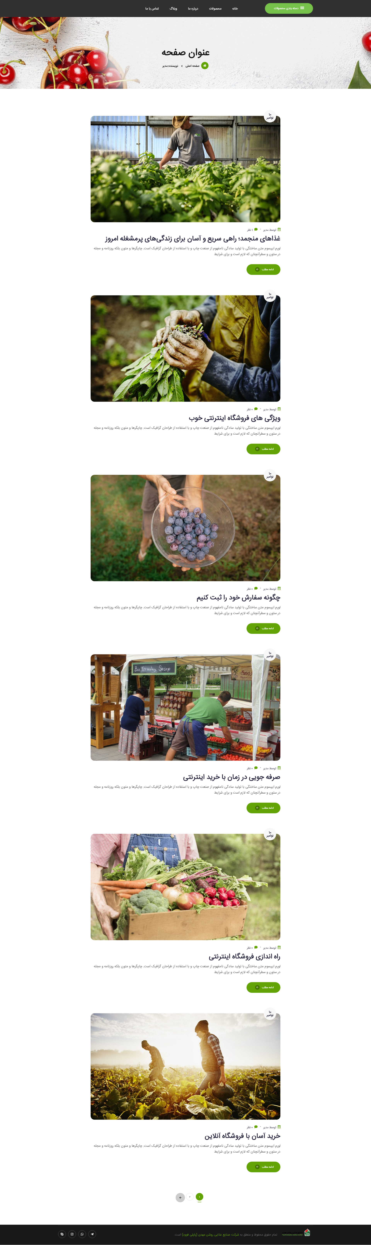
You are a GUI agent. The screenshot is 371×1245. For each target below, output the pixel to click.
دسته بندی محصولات (286, 8)
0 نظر (250, 409)
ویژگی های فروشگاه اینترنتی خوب (234, 418)
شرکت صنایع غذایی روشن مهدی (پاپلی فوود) (210, 1234)
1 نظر (250, 230)
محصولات (215, 9)
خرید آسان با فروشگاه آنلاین (242, 1136)
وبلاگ (173, 9)
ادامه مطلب (268, 269)
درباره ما (193, 9)
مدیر (266, 230)
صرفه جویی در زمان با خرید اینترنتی (231, 777)
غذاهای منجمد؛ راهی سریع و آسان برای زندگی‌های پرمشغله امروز (193, 238)
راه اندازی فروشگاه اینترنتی (244, 956)
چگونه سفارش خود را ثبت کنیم (239, 597)
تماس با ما (152, 9)
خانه (235, 9)
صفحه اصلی (192, 66)
